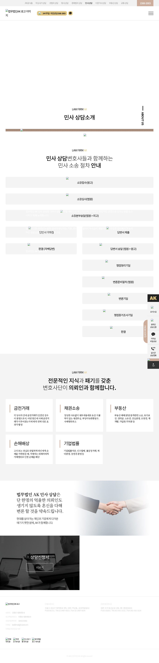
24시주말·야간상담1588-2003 (54, 13)
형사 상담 (64, 3)
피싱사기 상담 (41, 3)
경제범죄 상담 (76, 3)
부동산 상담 (113, 3)
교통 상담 (124, 3)
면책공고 (25, 593)
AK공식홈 (28, 3)
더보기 (39, 567)
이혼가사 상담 (100, 3)
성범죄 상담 (53, 3)
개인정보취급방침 (12, 593)
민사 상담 (88, 3)
